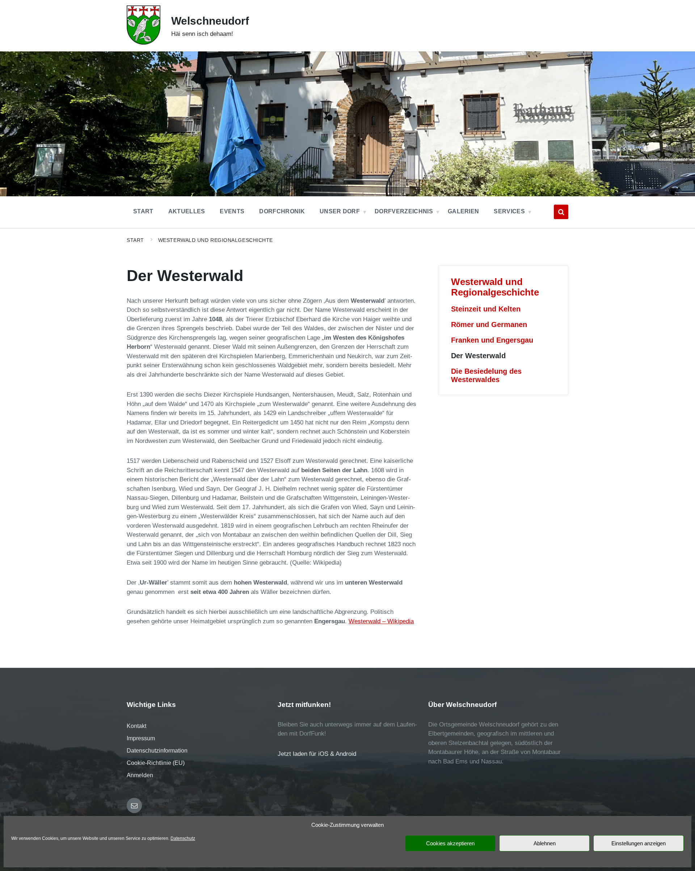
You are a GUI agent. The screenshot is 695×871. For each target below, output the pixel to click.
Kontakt (136, 726)
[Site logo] (143, 42)
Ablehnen (545, 843)
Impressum (141, 738)
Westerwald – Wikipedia (381, 621)
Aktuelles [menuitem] (186, 211)
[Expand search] (561, 212)
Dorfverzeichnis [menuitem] (404, 211)
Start (135, 240)
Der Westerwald (478, 356)
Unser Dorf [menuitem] (340, 211)
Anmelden (140, 775)
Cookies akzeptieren (450, 843)
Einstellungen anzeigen (638, 843)
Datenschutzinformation (157, 751)
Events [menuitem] (232, 211)
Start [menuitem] (143, 211)
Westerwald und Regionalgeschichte (215, 240)
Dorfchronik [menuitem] (282, 211)
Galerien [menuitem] (463, 211)
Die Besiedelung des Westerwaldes (486, 375)
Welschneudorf (210, 21)
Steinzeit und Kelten (486, 309)
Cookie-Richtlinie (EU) (156, 763)
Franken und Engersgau (492, 340)
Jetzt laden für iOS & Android (317, 753)
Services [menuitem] (509, 211)
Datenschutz (182, 838)
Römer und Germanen (489, 324)
